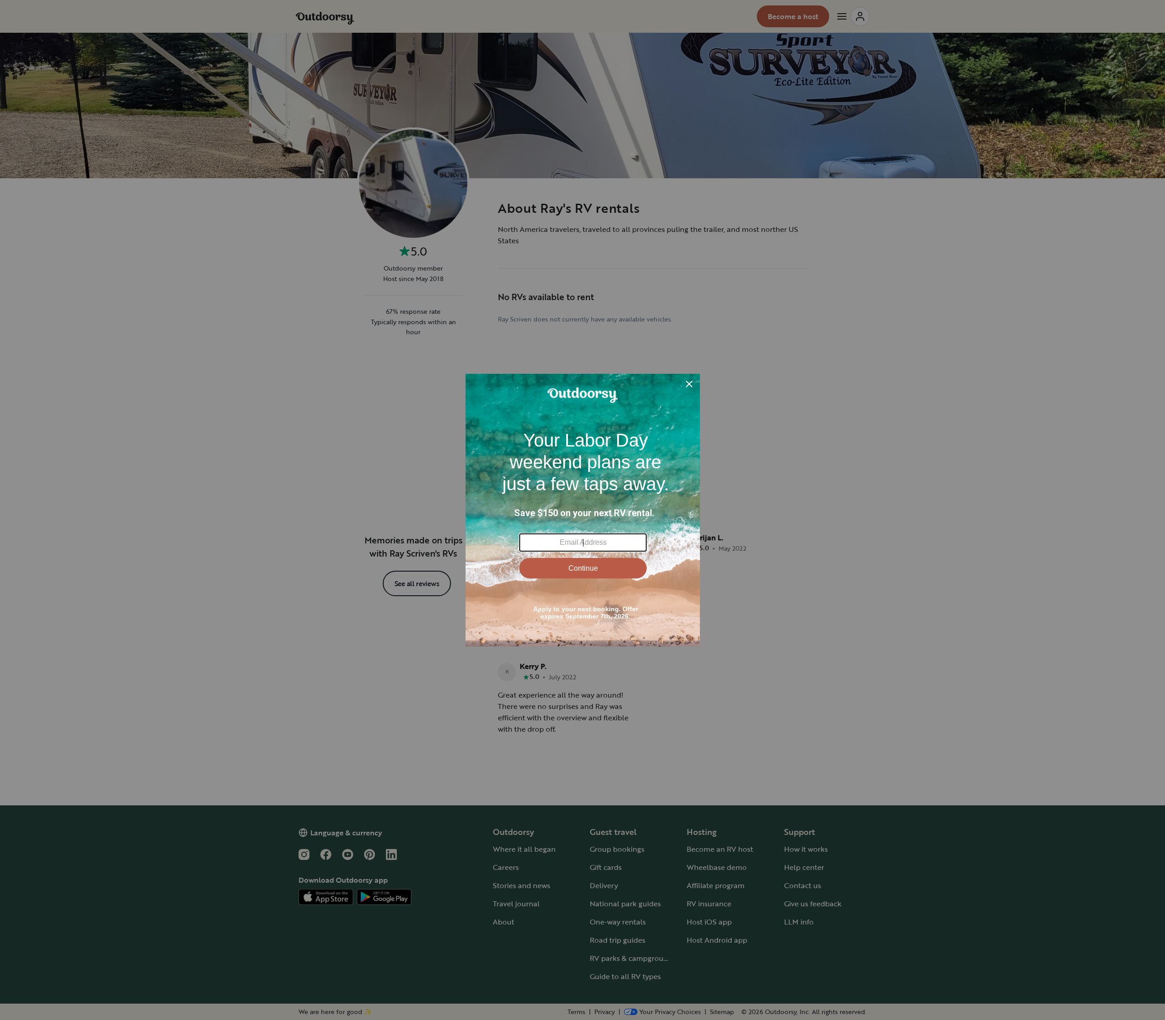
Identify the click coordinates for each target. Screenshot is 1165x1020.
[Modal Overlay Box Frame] (583, 510)
